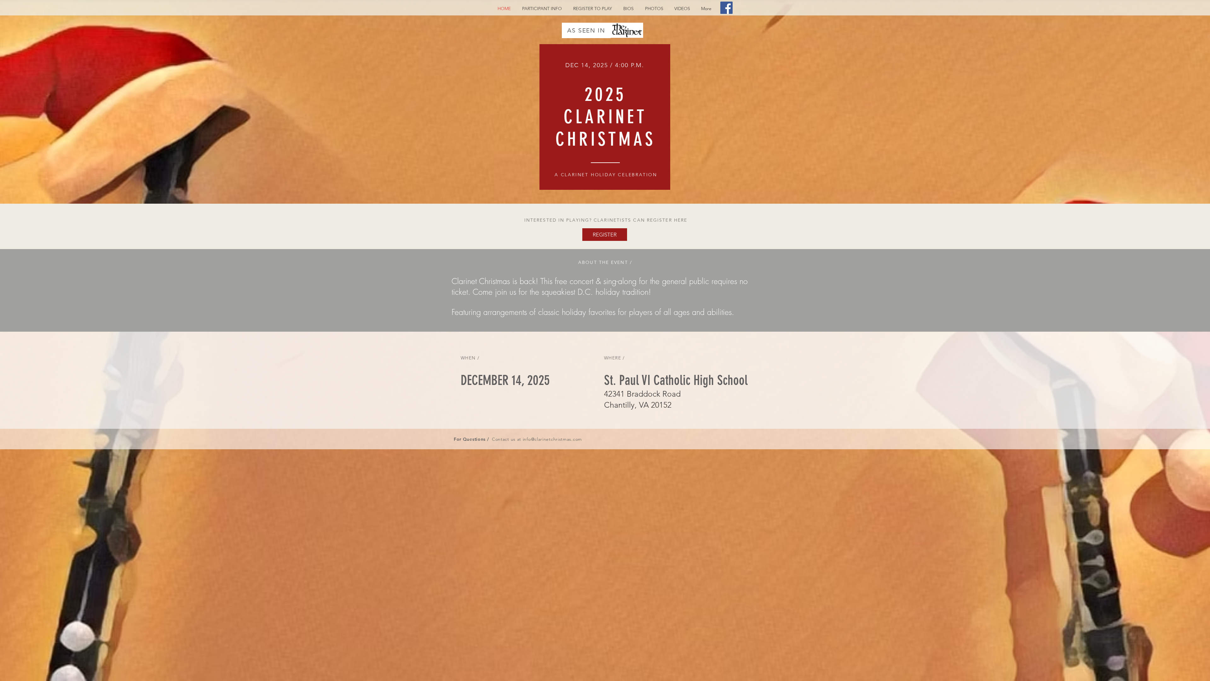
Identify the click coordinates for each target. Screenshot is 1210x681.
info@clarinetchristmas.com (552, 439)
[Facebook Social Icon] (726, 8)
